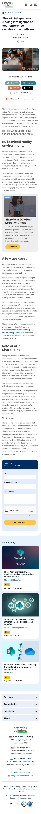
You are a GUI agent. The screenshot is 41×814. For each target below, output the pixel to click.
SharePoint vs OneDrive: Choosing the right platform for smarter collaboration (20, 666)
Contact (12, 789)
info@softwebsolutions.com (22, 776)
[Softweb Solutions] (20, 730)
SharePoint (17, 12)
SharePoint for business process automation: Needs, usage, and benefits (19, 621)
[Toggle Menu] (35, 4)
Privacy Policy (15, 786)
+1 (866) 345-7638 (22, 772)
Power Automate (11, 628)
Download (12, 246)
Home (6, 786)
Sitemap (21, 791)
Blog (9, 12)
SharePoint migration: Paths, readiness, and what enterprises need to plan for (19, 574)
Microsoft (8, 580)
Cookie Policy (27, 786)
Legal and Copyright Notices (27, 789)
